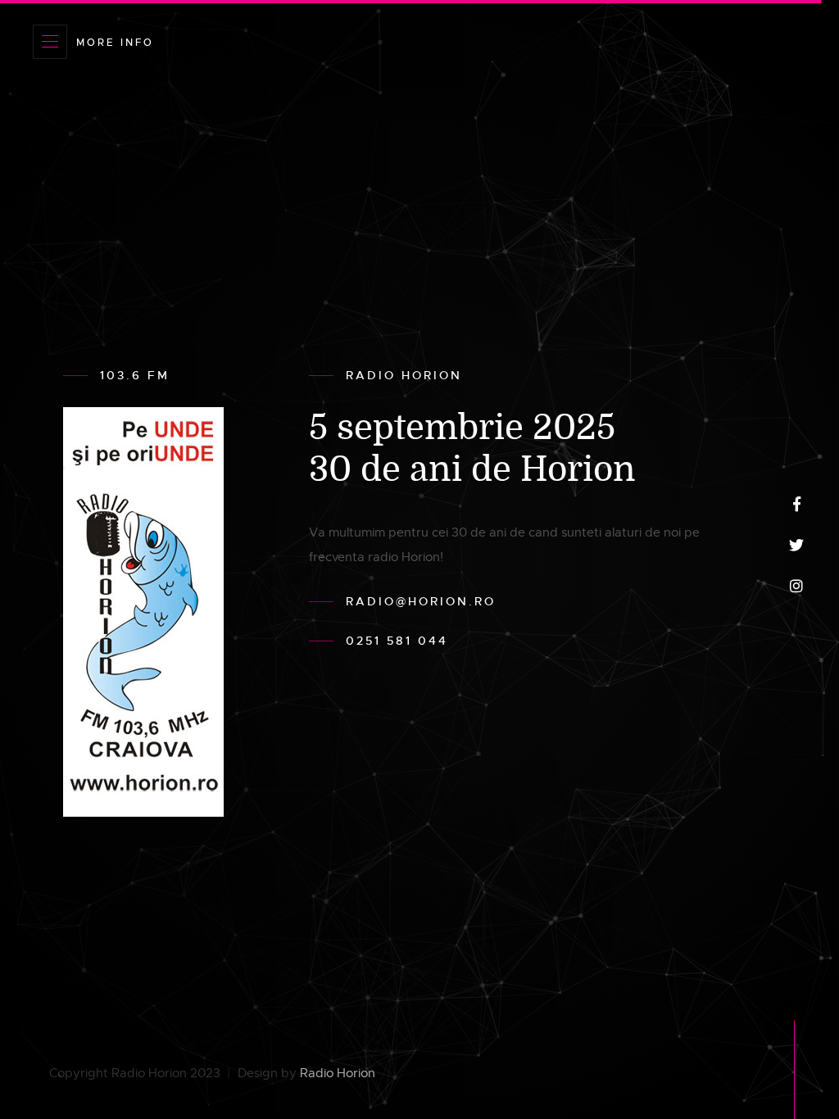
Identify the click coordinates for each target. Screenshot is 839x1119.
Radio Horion (337, 1073)
